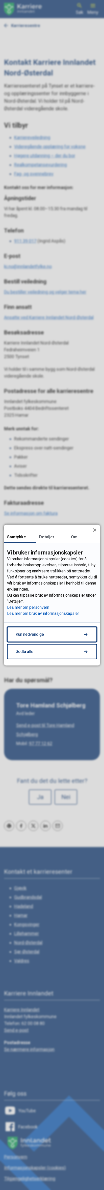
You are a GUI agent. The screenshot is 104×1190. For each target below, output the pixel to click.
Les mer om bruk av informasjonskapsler (43, 613)
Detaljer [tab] (47, 536)
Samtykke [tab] (16, 536)
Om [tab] (74, 536)
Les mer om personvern (28, 607)
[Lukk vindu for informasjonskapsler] (94, 530)
